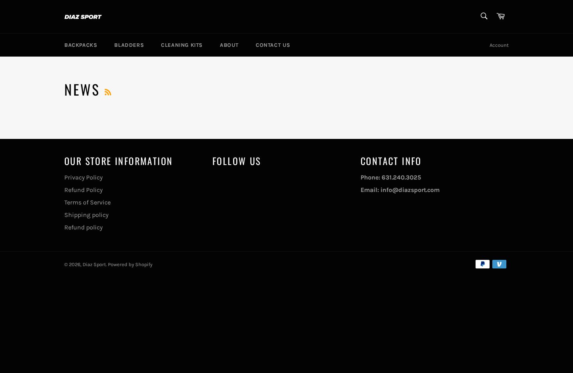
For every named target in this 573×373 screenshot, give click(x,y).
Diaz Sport (94, 264)
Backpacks (80, 45)
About (229, 45)
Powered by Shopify (130, 264)
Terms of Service (87, 202)
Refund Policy (83, 190)
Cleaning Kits (182, 45)
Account (499, 45)
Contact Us (273, 45)
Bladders (129, 45)
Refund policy (83, 227)
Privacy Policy (83, 177)
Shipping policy (86, 214)
